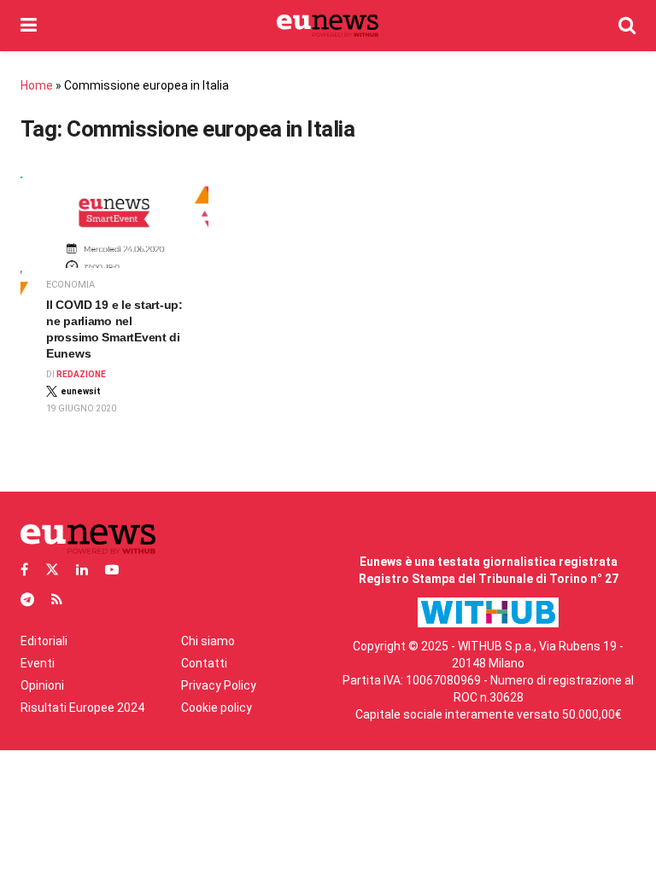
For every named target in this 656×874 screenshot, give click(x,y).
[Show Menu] (28, 25)
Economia (70, 284)
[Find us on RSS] (56, 600)
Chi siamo (208, 641)
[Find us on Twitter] (52, 570)
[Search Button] (627, 25)
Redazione (81, 374)
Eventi (37, 663)
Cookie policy (216, 707)
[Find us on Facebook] (24, 570)
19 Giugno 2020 (81, 408)
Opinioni (42, 685)
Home (36, 85)
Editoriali (43, 641)
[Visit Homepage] (327, 26)
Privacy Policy (218, 685)
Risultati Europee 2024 (82, 707)
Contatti (204, 663)
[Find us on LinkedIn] (82, 570)
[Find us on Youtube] (112, 570)
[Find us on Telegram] (27, 600)
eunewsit (81, 391)
